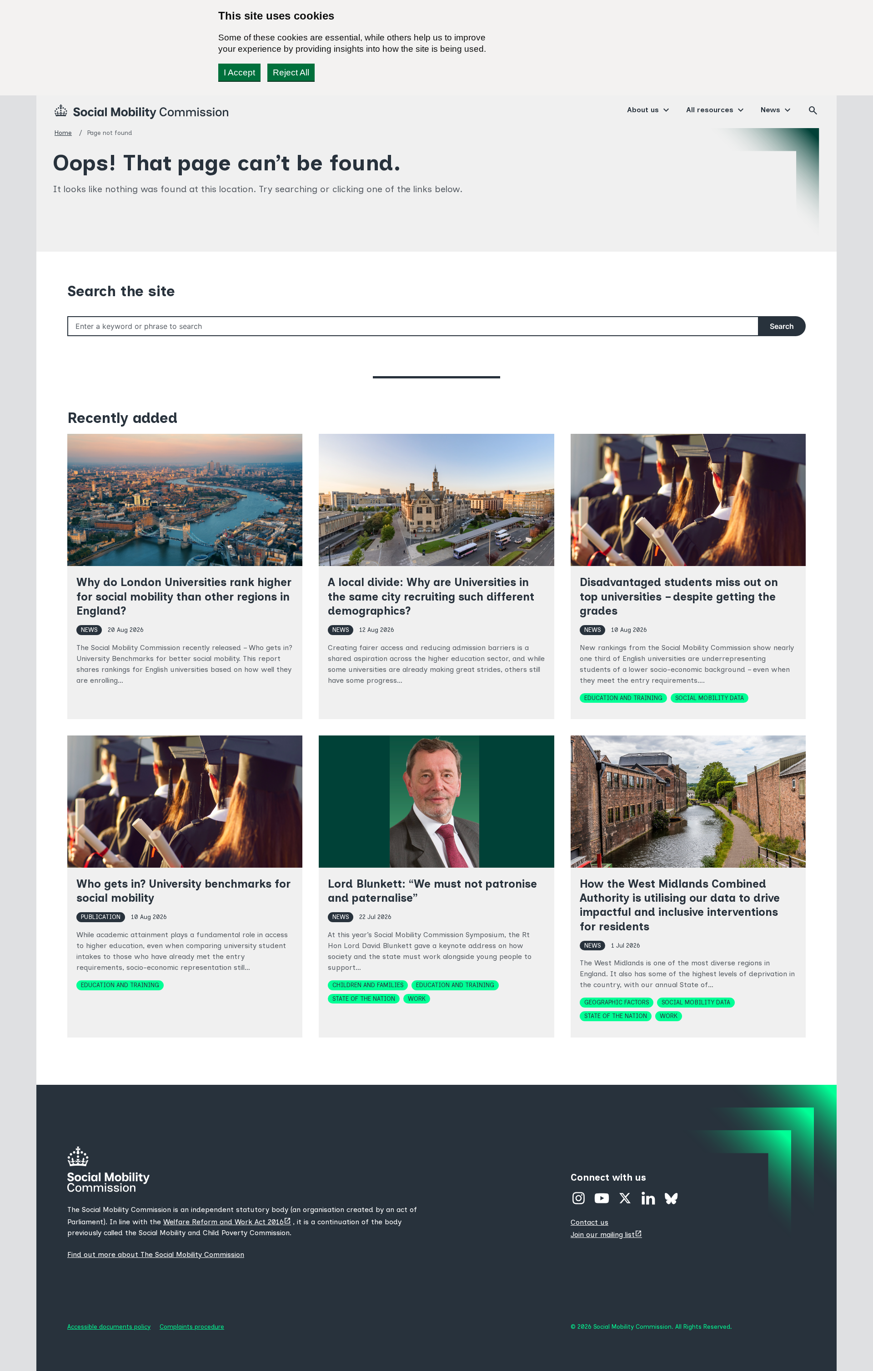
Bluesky (671, 1198)
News (770, 109)
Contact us (589, 1222)
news (89, 629)
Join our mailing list (607, 1234)
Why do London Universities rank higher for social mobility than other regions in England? (183, 596)
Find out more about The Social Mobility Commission (155, 1254)
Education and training (623, 697)
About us (643, 109)
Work (417, 998)
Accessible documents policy (109, 1326)
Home (63, 132)
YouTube (602, 1198)
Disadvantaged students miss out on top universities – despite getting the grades (679, 596)
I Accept (239, 72)
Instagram (579, 1198)
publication (100, 916)
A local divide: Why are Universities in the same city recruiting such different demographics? (431, 596)
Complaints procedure (192, 1326)
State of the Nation (363, 998)
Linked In (648, 1198)
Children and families (367, 985)
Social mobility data (709, 697)
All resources (709, 109)
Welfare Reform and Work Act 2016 (228, 1221)
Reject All (291, 72)
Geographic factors (616, 1002)
